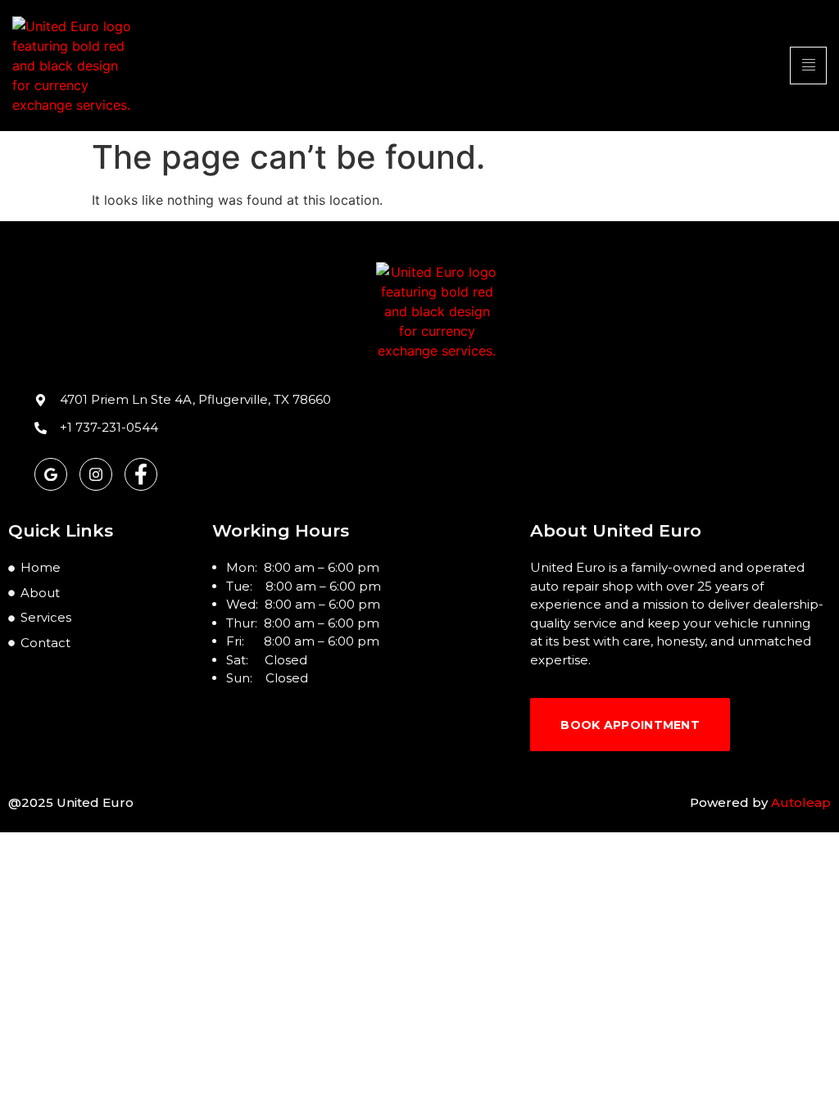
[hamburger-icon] (808, 65)
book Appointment (630, 725)
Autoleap (801, 802)
